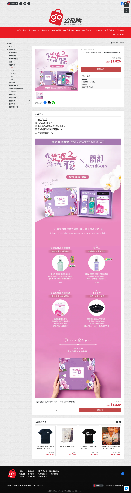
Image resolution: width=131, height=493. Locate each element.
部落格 (22, 476)
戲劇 (12, 68)
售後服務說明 (42, 476)
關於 (21, 471)
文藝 (12, 79)
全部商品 (31, 471)
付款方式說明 (42, 471)
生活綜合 (13, 73)
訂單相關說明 (31, 476)
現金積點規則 (54, 471)
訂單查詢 (31, 474)
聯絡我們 (22, 474)
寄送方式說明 (42, 474)
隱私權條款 (54, 474)
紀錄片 (12, 70)
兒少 (12, 76)
